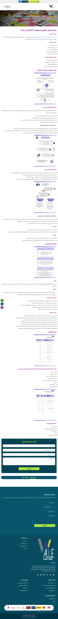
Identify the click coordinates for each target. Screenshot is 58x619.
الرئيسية (45, 19)
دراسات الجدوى (50, 583)
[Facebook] (47, 574)
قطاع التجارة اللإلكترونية (38, 19)
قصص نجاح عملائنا (22, 583)
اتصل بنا (24, 549)
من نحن (24, 541)
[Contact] (2, 307)
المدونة (24, 588)
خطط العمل (51, 590)
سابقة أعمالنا (23, 544)
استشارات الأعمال (50, 588)
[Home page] (52, 6)
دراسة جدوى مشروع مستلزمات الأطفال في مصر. (45, 37)
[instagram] (50, 574)
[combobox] (52, 450)
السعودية (52, 599)
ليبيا (53, 601)
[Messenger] (20, 1)
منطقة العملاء (23, 546)
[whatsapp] (2, 300)
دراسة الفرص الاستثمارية (48, 585)
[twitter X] (53, 574)
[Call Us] (2, 303)
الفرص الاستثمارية (22, 585)
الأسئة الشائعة (23, 590)
